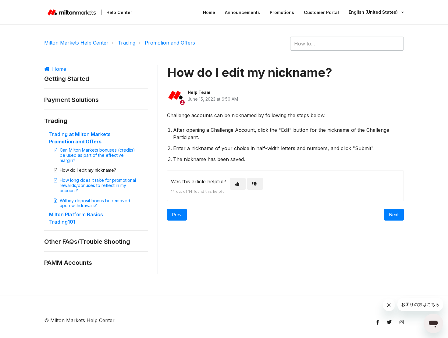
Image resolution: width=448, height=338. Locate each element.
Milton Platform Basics (76, 214)
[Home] (71, 12)
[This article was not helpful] (255, 184)
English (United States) (374, 12)
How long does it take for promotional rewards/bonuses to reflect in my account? (98, 185)
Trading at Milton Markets (80, 134)
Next (394, 214)
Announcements (242, 12)
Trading (126, 43)
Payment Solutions (71, 99)
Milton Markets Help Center (76, 43)
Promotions (282, 12)
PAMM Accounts (68, 262)
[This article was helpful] (238, 184)
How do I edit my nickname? (88, 170)
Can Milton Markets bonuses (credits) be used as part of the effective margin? (97, 155)
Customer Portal (321, 12)
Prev (177, 214)
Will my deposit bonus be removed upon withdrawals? (95, 203)
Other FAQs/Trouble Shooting (87, 241)
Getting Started (66, 78)
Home (209, 12)
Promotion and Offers (170, 43)
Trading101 (62, 222)
